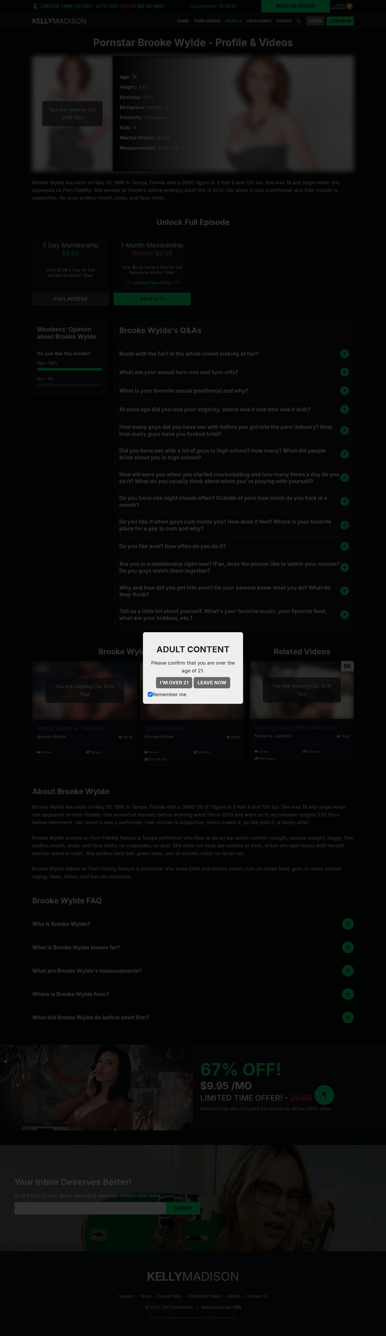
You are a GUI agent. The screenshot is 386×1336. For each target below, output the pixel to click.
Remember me (169, 694)
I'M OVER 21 (174, 682)
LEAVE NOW (211, 682)
